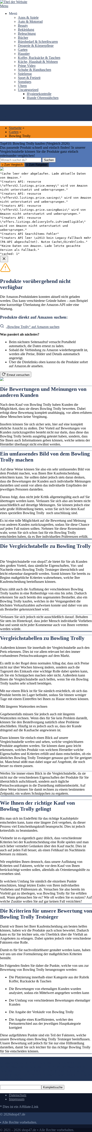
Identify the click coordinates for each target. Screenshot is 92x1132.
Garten (22, 50)
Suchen (49, 160)
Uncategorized (28, 90)
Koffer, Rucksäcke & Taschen (39, 58)
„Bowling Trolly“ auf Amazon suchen (32, 327)
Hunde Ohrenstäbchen (43, 98)
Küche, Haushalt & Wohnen (38, 62)
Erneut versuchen (18, 375)
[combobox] (20, 160)
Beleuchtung (27, 33)
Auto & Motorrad (30, 21)
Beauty (23, 25)
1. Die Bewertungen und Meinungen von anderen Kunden (41, 1059)
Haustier (24, 54)
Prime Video (27, 66)
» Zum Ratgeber (36, 164)
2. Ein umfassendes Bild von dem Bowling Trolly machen (45, 1061)
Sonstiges (24, 82)
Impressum (16, 1099)
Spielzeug (25, 74)
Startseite (15, 128)
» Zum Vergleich (12, 164)
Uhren (22, 86)
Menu (4, 6)
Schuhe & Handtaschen (34, 70)
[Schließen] (4, 259)
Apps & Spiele (28, 17)
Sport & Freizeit (29, 78)
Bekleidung (26, 29)
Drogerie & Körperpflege (36, 45)
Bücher (23, 37)
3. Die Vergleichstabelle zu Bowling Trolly (40, 1065)
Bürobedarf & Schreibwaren (38, 41)
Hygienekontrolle (39, 94)
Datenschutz (17, 1095)
